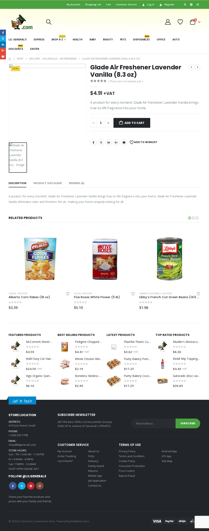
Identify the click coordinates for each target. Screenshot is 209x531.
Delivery (93, 461)
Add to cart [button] (63, 234)
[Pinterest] (191, 4)
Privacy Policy (127, 451)
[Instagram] (197, 4)
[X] (185, 4)
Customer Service (126, 4)
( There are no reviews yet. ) (126, 81)
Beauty (108, 39)
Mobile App (95, 476)
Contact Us (94, 485)
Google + (116, 142)
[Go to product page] (39, 258)
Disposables (141, 38)
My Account (73, 4)
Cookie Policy (127, 461)
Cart (108, 4)
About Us (93, 451)
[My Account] (168, 22)
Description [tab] (17, 183)
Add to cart (135, 123)
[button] (49, 22)
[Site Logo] (25, 21)
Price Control (127, 471)
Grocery (22, 293)
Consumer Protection (132, 466)
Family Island (96, 466)
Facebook (93, 142)
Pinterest (30, 486)
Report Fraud (127, 476)
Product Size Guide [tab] (47, 183)
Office (161, 39)
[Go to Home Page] (10, 58)
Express (39, 39)
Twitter (101, 142)
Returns (93, 471)
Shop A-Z (58, 38)
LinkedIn (109, 142)
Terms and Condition (132, 456)
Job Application (97, 480)
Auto (176, 39)
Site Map (167, 461)
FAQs (91, 456)
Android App (169, 451)
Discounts (16, 47)
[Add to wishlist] (68, 293)
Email (124, 142)
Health (77, 39)
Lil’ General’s (18, 39)
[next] (197, 67)
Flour (12, 293)
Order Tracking (67, 456)
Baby (93, 39)
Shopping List (93, 4)
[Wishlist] (180, 22)
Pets (123, 39)
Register (170, 4)
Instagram (39, 486)
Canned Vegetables (85, 293)
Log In (150, 4)
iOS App (166, 456)
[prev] (191, 67)
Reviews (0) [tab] (76, 183)
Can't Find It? (65, 461)
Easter (34, 49)
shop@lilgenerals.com (22, 445)
